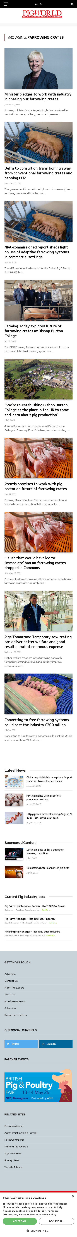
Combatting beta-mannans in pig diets (48, 867)
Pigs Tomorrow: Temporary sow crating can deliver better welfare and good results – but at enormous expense (38, 641)
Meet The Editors (14, 988)
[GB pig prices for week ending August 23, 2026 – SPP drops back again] (14, 818)
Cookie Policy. (48, 1214)
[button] (38, 1231)
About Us (9, 994)
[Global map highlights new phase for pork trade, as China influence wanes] (14, 781)
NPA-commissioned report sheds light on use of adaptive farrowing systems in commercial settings (36, 252)
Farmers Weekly (14, 1126)
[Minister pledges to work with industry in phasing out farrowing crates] (38, 68)
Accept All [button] (20, 1221)
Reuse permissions (15, 1015)
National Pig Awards (16, 1146)
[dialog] (38, 1214)
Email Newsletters (15, 1001)
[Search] (71, 4)
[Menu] (6, 4)
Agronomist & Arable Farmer (20, 1133)
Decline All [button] (56, 1221)
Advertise (10, 974)
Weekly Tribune (13, 1167)
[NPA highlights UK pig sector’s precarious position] (14, 800)
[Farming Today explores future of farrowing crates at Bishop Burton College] (38, 300)
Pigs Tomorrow (12, 1153)
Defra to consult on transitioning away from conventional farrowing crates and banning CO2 (38, 173)
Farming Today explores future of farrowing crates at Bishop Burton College (33, 331)
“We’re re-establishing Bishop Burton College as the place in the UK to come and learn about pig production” (36, 410)
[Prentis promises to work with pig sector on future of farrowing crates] (38, 458)
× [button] (73, 1196)
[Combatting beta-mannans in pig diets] (14, 872)
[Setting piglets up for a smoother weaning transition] (14, 854)
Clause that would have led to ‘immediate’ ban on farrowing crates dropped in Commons (35, 563)
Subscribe (10, 1008)
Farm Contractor (14, 1140)
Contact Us (11, 981)
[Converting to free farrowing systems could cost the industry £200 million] (38, 694)
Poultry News (11, 1160)
